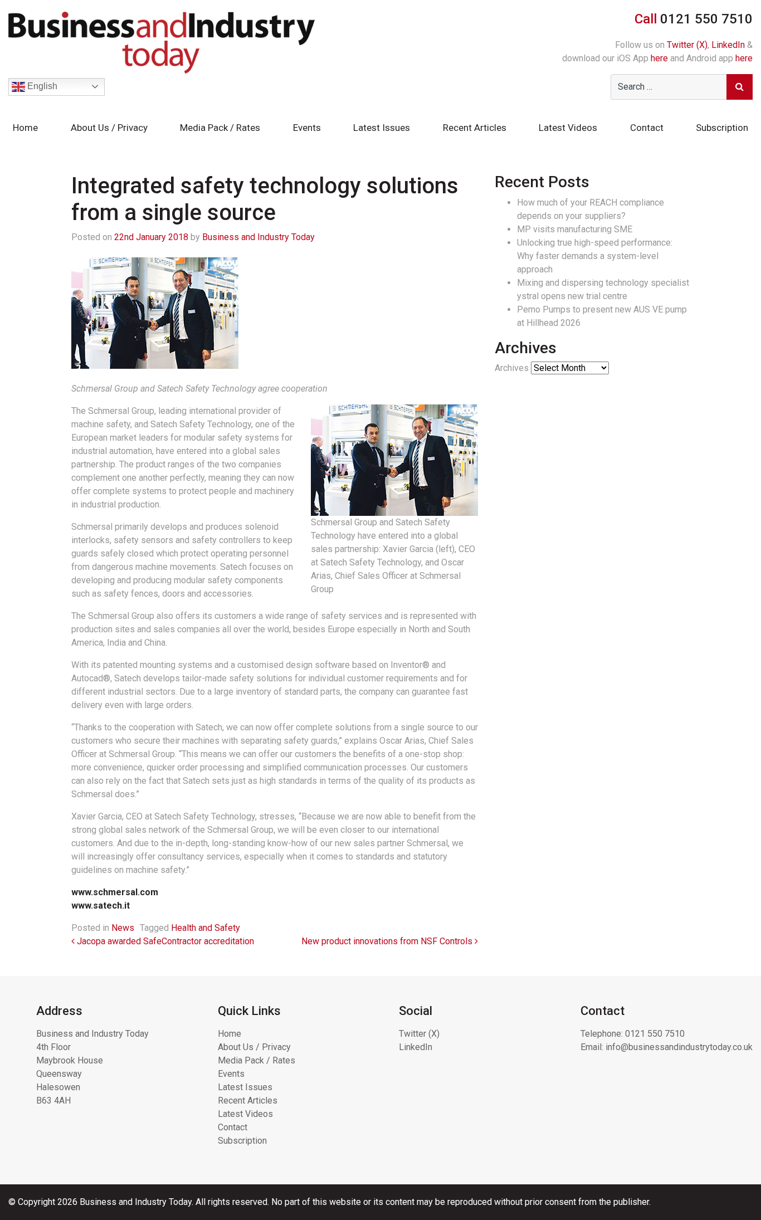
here (659, 58)
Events (307, 127)
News (122, 928)
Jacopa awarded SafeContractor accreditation (164, 941)
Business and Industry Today (258, 237)
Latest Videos (568, 127)
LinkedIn (728, 45)
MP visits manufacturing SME (574, 229)
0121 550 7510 (655, 1033)
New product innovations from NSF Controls (388, 941)
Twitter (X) (687, 45)
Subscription (722, 127)
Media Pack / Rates (220, 127)
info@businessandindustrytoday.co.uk (679, 1047)
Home (25, 127)
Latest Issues (381, 127)
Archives (512, 368)
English (41, 86)
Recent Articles (474, 127)
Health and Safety (205, 928)
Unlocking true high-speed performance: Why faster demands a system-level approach (594, 256)
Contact (647, 127)
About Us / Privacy (109, 127)
